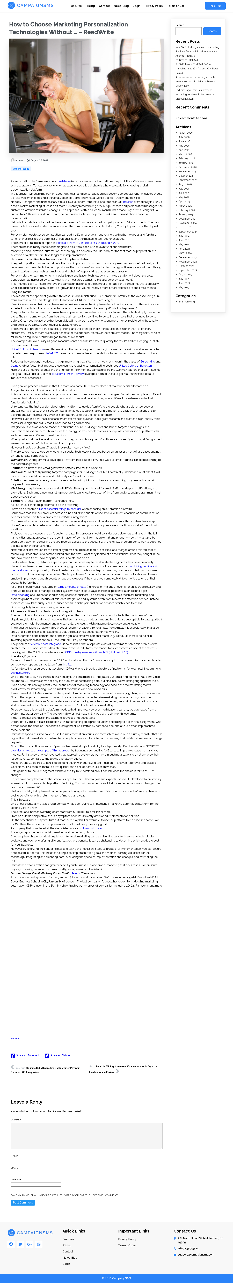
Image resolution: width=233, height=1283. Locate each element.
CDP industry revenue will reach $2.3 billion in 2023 (96, 652)
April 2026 (184, 150)
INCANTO (52, 353)
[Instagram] (38, 1244)
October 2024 (186, 227)
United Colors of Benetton (27, 349)
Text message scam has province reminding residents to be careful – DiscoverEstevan (195, 94)
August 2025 (185, 184)
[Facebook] (11, 1244)
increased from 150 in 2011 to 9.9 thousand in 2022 (88, 242)
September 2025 (188, 180)
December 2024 (188, 218)
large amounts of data (71, 586)
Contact (104, 6)
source (15, 1038)
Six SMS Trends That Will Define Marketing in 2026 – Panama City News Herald (197, 68)
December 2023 (188, 257)
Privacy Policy (154, 6)
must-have (63, 181)
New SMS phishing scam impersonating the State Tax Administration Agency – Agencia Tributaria (197, 51)
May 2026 (184, 145)
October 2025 (186, 175)
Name (15, 1156)
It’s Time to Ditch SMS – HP (190, 60)
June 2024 (184, 240)
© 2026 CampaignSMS (116, 1278)
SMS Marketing (20, 168)
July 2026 (184, 137)
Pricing (90, 6)
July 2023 (184, 279)
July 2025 (184, 188)
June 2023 (184, 283)
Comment (18, 1119)
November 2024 (188, 223)
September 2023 (188, 270)
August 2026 (186, 132)
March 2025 (185, 205)
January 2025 (186, 214)
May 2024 (184, 244)
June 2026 (184, 141)
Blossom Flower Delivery (68, 373)
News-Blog (121, 6)
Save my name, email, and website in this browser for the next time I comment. (64, 1195)
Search (180, 25)
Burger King (147, 361)
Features (76, 6)
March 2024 (185, 253)
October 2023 (186, 266)
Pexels (75, 873)
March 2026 (185, 154)
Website (16, 1179)
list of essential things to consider (60, 509)
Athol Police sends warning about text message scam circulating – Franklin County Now (196, 81)
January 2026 (186, 163)
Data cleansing (20, 595)
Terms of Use (176, 6)
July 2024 (184, 236)
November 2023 (188, 261)
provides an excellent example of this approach (40, 750)
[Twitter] (20, 1244)
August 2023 (186, 274)
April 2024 (184, 248)
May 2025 (184, 197)
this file (66, 664)
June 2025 (184, 193)
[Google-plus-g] (29, 1244)
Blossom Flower (91, 828)
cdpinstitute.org (21, 672)
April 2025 (184, 201)
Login (137, 6)
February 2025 (187, 210)
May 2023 (184, 287)
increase (128, 202)
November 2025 (187, 171)
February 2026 (187, 158)
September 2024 (188, 231)
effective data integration (47, 644)
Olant (14, 365)
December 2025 (187, 167)
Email (15, 1167)
